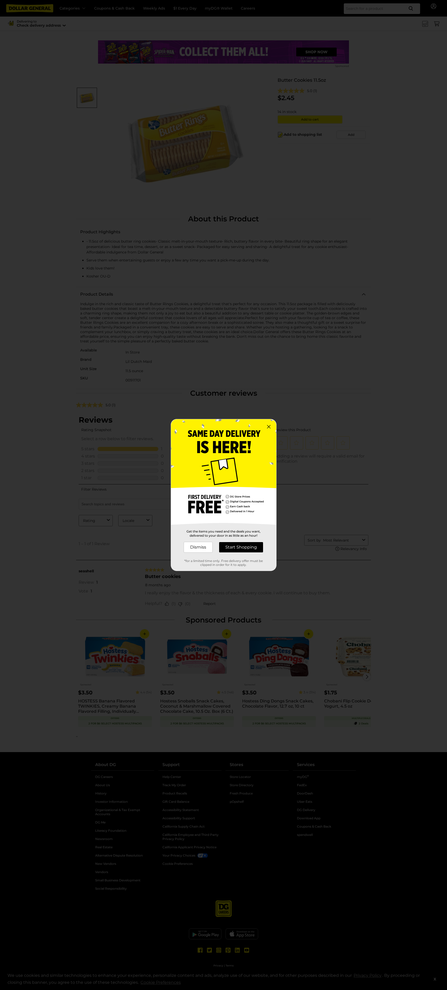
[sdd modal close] (268, 426)
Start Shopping (241, 547)
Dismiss (198, 547)
